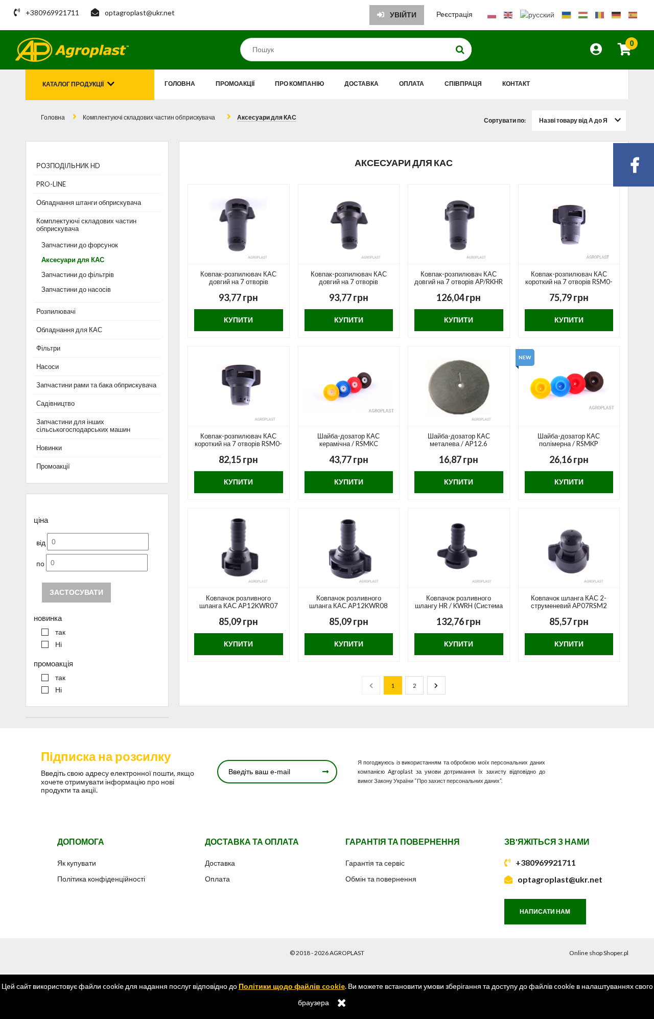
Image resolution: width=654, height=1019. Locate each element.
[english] (508, 14)
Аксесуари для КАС (72, 260)
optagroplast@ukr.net (560, 879)
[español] (633, 14)
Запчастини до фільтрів (77, 274)
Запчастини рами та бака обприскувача (96, 385)
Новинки (49, 448)
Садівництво (55, 403)
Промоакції (53, 466)
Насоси (47, 366)
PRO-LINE (51, 184)
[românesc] (599, 14)
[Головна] (72, 50)
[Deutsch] (616, 14)
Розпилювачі (56, 311)
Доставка (220, 863)
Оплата (217, 878)
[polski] (492, 14)
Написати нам (545, 911)
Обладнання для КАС (69, 330)
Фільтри (48, 348)
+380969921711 (546, 862)
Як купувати (76, 863)
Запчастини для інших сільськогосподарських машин (83, 425)
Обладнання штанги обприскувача (88, 202)
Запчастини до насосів (76, 289)
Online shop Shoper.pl (598, 953)
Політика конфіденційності (101, 878)
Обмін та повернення (380, 878)
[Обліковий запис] (596, 51)
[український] (566, 14)
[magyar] (583, 14)
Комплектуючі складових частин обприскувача (86, 225)
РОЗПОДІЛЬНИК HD (68, 165)
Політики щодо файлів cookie (292, 986)
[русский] (537, 14)
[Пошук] (460, 49)
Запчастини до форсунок (79, 245)
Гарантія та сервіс (375, 863)
